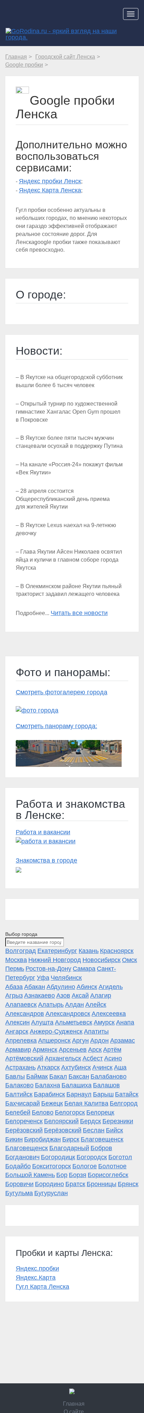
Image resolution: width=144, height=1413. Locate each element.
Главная (74, 1404)
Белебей (17, 1112)
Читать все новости (79, 612)
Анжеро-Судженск (56, 1031)
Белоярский (61, 1121)
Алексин (17, 1022)
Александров (24, 1013)
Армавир (18, 1049)
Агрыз (14, 995)
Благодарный (69, 1148)
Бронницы (101, 1184)
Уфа (43, 977)
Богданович (22, 1157)
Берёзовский (24, 1130)
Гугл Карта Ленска (42, 1286)
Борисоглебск (108, 1174)
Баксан (79, 1076)
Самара (84, 968)
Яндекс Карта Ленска (50, 190)
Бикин (14, 1139)
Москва (16, 959)
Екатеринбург (57, 950)
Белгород (124, 1103)
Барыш (103, 1094)
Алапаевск (21, 1004)
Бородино (49, 1184)
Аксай (80, 995)
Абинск (87, 986)
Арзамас (122, 1040)
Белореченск (24, 1121)
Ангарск (16, 1031)
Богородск (92, 1157)
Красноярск (117, 950)
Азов (63, 995)
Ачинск (102, 1067)
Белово (42, 1112)
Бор (61, 1174)
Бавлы (15, 1076)
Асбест (92, 1058)
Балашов (106, 1085)
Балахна (47, 1085)
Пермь (14, 968)
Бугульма (19, 1193)
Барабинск (49, 1094)
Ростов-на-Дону (48, 968)
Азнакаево (39, 995)
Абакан (34, 986)
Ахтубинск (76, 1067)
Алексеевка (109, 1013)
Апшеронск (54, 1040)
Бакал (58, 1076)
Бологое (84, 1166)
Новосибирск (101, 959)
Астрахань (20, 1067)
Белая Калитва (86, 1103)
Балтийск (19, 1094)
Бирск (70, 1139)
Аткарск (48, 1067)
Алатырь (51, 1004)
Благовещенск (102, 1139)
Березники (117, 1121)
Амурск (104, 1022)
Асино (113, 1058)
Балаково (19, 1085)
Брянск (128, 1184)
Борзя (77, 1174)
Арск (95, 1049)
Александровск (67, 1013)
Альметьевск (73, 1022)
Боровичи (19, 1184)
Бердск (90, 1121)
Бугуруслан (51, 1193)
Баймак (37, 1076)
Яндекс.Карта (36, 1277)
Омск (129, 959)
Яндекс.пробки (37, 1268)
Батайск (126, 1094)
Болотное (112, 1166)
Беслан (94, 1130)
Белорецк (100, 1112)
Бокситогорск (51, 1166)
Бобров (101, 1148)
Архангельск (63, 1058)
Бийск (114, 1130)
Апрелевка (21, 1040)
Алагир (100, 995)
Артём (112, 1049)
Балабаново (109, 1076)
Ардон (99, 1040)
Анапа (125, 1022)
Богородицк (58, 1157)
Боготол (120, 1157)
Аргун (80, 1040)
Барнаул (79, 1094)
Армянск (45, 1049)
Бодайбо (18, 1166)
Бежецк (52, 1103)
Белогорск (70, 1112)
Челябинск (66, 977)
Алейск (95, 1004)
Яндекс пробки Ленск (50, 181)
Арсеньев (73, 1049)
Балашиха (77, 1085)
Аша (120, 1067)
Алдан (74, 1004)
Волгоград (20, 950)
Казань (89, 950)
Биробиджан (42, 1139)
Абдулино (60, 986)
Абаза (14, 986)
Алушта (42, 1022)
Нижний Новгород (54, 959)
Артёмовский (24, 1058)
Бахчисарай (22, 1103)
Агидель (111, 986)
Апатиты (96, 1031)
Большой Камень (30, 1174)
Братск (75, 1184)
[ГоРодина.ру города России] (72, 1391)
